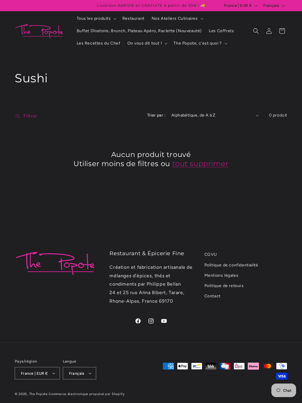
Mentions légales (221, 275)
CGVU (210, 254)
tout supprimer (200, 163)
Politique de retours (224, 285)
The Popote (38, 394)
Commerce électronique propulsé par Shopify (86, 394)
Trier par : (156, 115)
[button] (96, 18)
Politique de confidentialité (231, 265)
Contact (212, 296)
